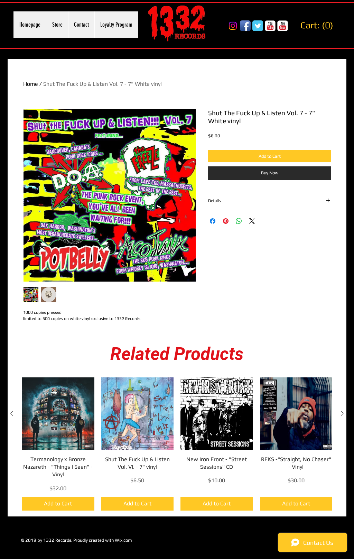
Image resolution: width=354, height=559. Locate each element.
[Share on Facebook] (212, 221)
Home (30, 84)
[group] (177, 444)
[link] (318, 25)
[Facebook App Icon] (245, 25)
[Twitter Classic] (257, 25)
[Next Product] (342, 413)
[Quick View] (58, 413)
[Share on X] (252, 221)
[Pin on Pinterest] (226, 221)
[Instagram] (232, 25)
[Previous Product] (12, 413)
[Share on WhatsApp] (239, 221)
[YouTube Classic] (270, 25)
